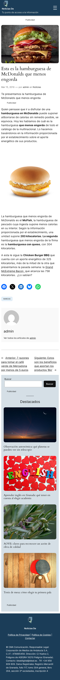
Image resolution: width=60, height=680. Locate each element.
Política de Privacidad (19, 634)
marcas (6, 299)
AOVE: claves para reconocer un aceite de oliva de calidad (27, 545)
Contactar (30, 638)
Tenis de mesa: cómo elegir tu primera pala (27, 592)
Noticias (37, 87)
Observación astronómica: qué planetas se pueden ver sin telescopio (27, 448)
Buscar (7, 379)
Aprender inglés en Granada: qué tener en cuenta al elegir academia (27, 497)
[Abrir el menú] (55, 8)
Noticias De (8, 8)
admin (26, 87)
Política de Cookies (41, 634)
